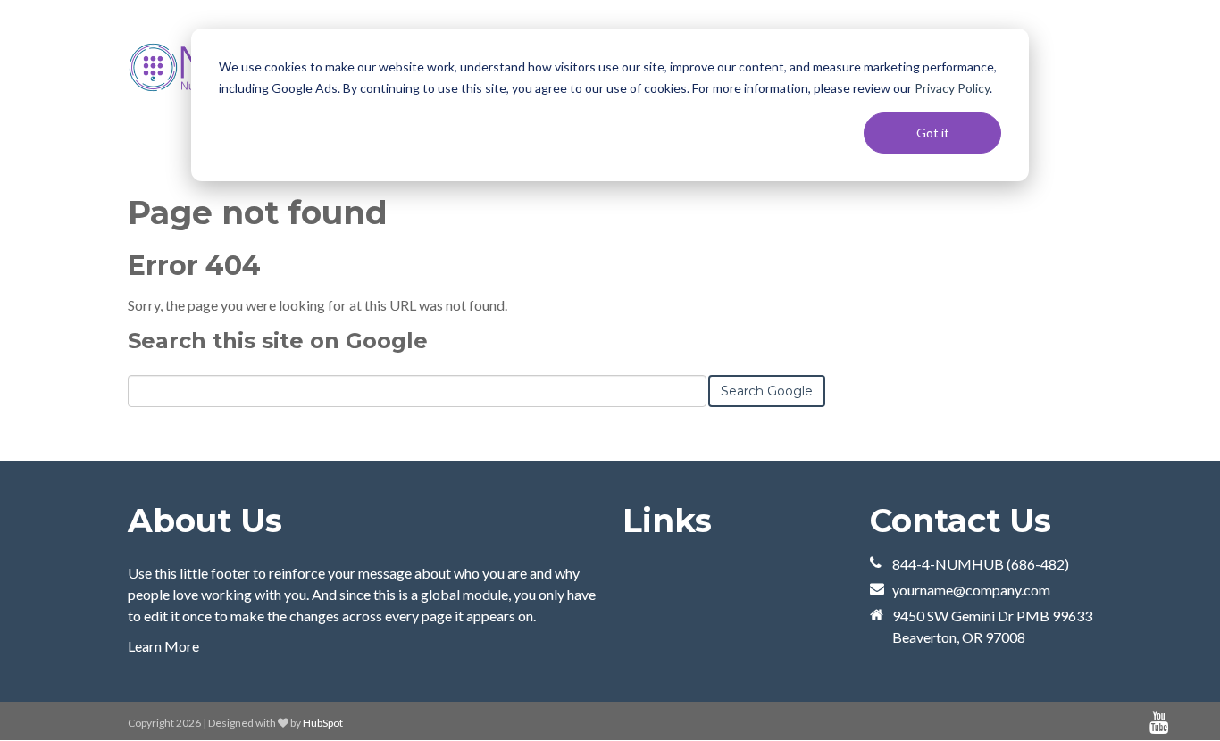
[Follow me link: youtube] (1158, 723)
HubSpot (323, 722)
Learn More (163, 645)
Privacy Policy (952, 88)
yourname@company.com (971, 589)
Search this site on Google (278, 341)
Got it (932, 132)
